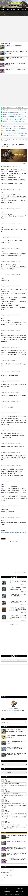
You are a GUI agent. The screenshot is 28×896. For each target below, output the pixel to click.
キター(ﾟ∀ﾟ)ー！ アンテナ (8, 875)
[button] (25, 722)
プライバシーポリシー (20, 891)
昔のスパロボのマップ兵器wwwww (10, 130)
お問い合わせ (7, 891)
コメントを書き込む (14, 660)
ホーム (7, 888)
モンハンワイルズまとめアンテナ (9, 870)
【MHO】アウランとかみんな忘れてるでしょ (13, 107)
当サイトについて (21, 888)
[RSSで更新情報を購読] (15, 713)
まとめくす (4, 877)
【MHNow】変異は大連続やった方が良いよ (13, 114)
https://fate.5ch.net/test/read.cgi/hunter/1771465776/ (13, 532)
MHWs (4, 538)
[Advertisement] (14, 26)
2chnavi (3, 880)
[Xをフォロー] (13, 713)
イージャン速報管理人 (14, 708)
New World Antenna (6, 872)
